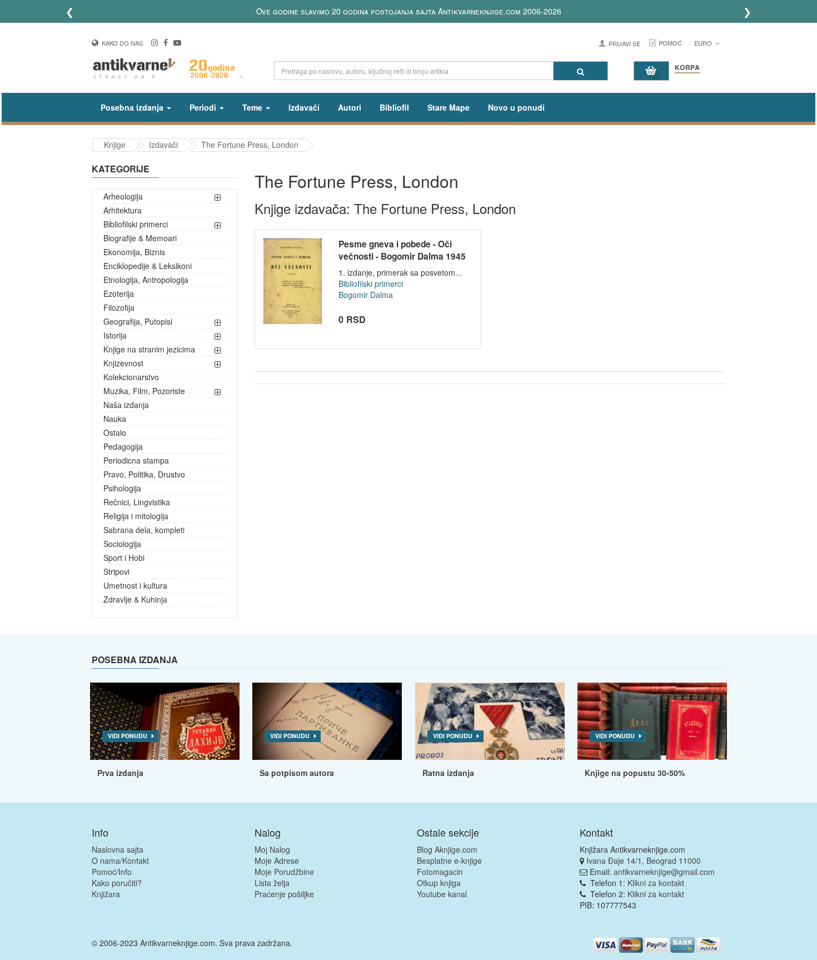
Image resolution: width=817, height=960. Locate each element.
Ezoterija (118, 293)
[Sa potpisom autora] (327, 721)
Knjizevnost (123, 363)
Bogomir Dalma (365, 294)
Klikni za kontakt (655, 882)
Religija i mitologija (135, 515)
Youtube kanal (442, 893)
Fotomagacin (440, 871)
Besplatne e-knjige (449, 860)
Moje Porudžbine (284, 871)
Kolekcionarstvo (131, 376)
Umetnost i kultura (135, 585)
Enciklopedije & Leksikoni (147, 265)
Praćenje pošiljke (284, 893)
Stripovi (116, 571)
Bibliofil (394, 107)
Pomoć (670, 42)
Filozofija (118, 307)
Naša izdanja (126, 404)
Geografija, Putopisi (137, 321)
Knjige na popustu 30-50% (635, 772)
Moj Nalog (272, 849)
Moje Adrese (277, 860)
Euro (704, 42)
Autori (349, 107)
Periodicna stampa (136, 460)
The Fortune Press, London (249, 144)
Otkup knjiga (439, 882)
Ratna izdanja (448, 772)
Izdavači (304, 107)
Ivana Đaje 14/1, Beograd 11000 (643, 860)
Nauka (114, 418)
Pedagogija (123, 446)
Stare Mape (448, 107)
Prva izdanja (120, 772)
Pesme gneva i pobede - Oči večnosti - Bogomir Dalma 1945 (402, 250)
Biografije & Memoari (140, 237)
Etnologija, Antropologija (145, 279)
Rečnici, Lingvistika (136, 502)
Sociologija (122, 543)
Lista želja (272, 882)
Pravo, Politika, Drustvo (144, 474)
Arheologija (123, 196)
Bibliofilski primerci (135, 224)
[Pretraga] (580, 71)
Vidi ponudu (127, 736)
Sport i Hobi (124, 557)
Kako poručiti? (117, 882)
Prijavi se (624, 43)
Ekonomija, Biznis (134, 251)
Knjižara (106, 893)
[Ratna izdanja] (490, 721)
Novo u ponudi (516, 107)
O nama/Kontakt (120, 860)
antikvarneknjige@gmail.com (664, 871)
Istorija (115, 335)
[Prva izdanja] (165, 721)
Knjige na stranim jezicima (149, 349)
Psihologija (122, 488)
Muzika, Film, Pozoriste (144, 390)
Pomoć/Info (112, 871)
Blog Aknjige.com (447, 849)
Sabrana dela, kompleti (144, 529)
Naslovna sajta (117, 849)
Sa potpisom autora (297, 772)
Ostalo (114, 432)
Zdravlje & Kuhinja (135, 599)
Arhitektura (122, 210)
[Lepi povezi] (652, 721)
